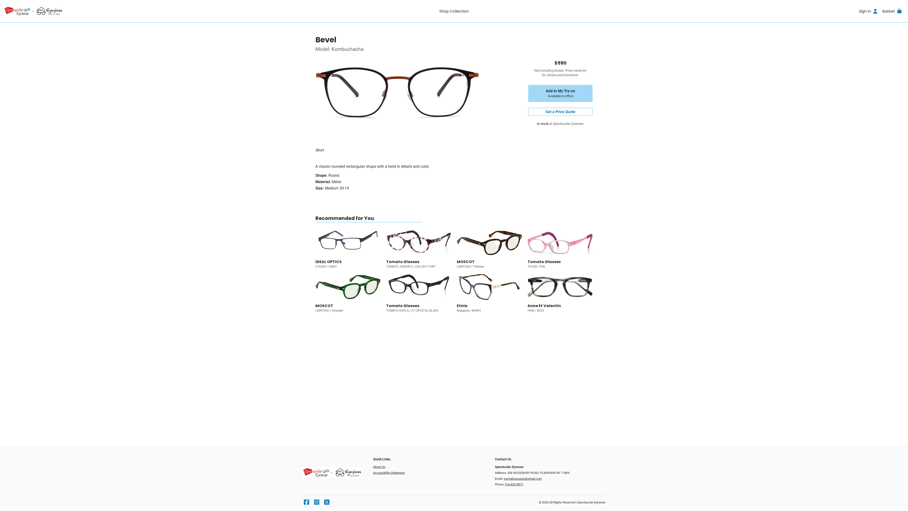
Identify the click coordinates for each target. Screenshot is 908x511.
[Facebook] (306, 503)
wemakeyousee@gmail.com (523, 478)
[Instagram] (316, 503)
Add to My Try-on (560, 93)
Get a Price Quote (560, 112)
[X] (327, 503)
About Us (379, 467)
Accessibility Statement (389, 473)
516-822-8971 (514, 484)
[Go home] (116, 11)
